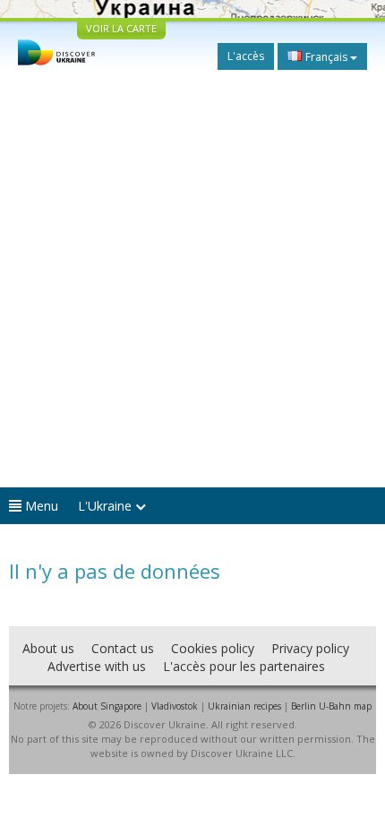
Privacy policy (310, 648)
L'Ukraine (106, 505)
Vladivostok (174, 706)
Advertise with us (96, 666)
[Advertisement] (192, 278)
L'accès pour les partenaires (244, 666)
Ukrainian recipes (244, 706)
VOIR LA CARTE (121, 28)
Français (326, 57)
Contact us (122, 648)
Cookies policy (212, 648)
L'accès (245, 56)
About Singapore (107, 706)
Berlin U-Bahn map (331, 706)
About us (48, 648)
